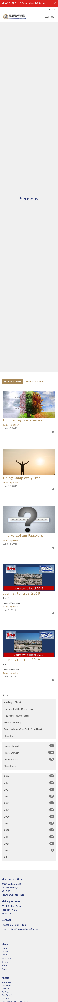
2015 (28, 850)
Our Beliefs (7, 995)
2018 (28, 830)
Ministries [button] (6, 958)
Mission (5, 988)
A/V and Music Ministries (33, 3)
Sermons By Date (12, 381)
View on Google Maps (13, 894)
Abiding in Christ (12, 702)
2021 (28, 809)
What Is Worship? (13, 722)
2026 (28, 776)
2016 (28, 843)
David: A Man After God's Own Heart (23, 729)
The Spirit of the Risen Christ (19, 709)
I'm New (5, 992)
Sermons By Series (35, 381)
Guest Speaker (28, 759)
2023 (28, 796)
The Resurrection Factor (16, 715)
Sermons (6, 962)
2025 (28, 782)
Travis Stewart (28, 745)
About (5, 965)
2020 (28, 816)
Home (4, 948)
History (5, 998)
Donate (5, 969)
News (4, 954)
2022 (28, 803)
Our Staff (6, 985)
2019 (28, 823)
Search (52, 9)
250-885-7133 (18, 924)
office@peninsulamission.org (24, 929)
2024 (28, 789)
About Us (6, 982)
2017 (28, 836)
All (5, 857)
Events (5, 951)
